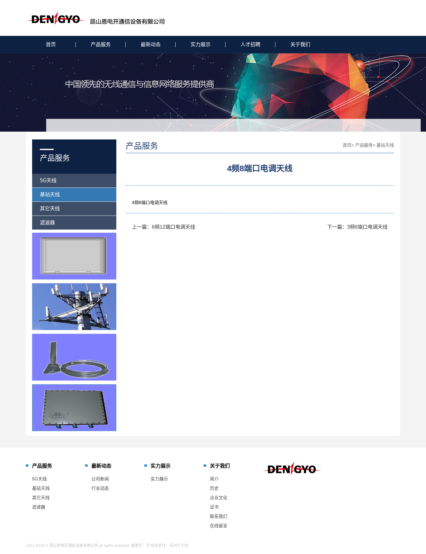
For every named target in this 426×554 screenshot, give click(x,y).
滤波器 (47, 222)
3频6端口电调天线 (367, 227)
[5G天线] (74, 256)
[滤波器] (74, 407)
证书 (214, 506)
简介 (214, 478)
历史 (214, 488)
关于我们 (300, 44)
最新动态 (151, 44)
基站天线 (50, 194)
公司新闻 (100, 478)
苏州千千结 (178, 545)
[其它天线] (74, 357)
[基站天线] (74, 306)
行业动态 (100, 488)
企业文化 (218, 497)
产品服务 (101, 44)
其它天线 (50, 208)
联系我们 (218, 516)
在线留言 (218, 525)
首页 (51, 44)
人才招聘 (250, 44)
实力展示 (201, 44)
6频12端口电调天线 (173, 227)
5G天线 (48, 180)
